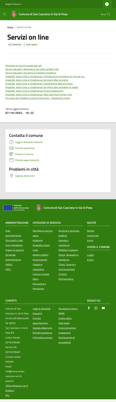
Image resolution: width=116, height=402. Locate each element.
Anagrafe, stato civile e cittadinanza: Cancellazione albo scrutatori (39, 83)
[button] (14, 4)
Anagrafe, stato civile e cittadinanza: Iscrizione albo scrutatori (37, 80)
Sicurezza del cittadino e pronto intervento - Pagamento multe (37, 98)
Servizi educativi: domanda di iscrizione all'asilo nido (32, 69)
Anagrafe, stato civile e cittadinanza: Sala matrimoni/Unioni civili (38, 94)
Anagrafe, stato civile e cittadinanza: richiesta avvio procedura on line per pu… (45, 76)
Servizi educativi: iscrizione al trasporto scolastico (30, 73)
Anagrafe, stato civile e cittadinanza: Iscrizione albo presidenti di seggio (41, 87)
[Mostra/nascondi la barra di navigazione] (4, 14)
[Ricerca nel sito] (109, 14)
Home (10, 27)
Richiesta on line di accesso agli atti (23, 65)
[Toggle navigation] (1, 400)
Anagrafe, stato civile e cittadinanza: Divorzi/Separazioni (34, 91)
